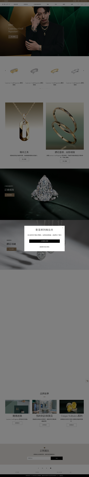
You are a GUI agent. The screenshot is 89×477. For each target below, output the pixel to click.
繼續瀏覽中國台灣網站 (44, 246)
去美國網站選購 (44, 241)
